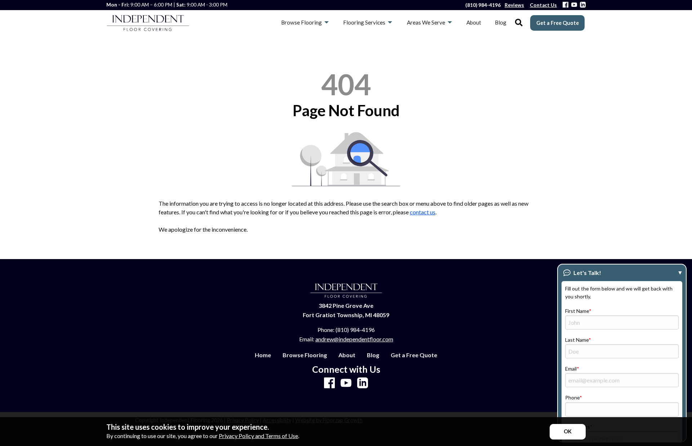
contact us (422, 212)
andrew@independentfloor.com (354, 339)
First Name (577, 311)
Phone (572, 397)
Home (263, 355)
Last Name (577, 340)
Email (571, 369)
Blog (373, 355)
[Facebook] (565, 5)
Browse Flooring (305, 355)
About (346, 355)
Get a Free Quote (557, 23)
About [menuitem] (473, 22)
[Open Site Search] (518, 23)
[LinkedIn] (583, 5)
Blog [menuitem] (500, 22)
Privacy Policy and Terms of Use (258, 435)
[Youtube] (574, 5)
